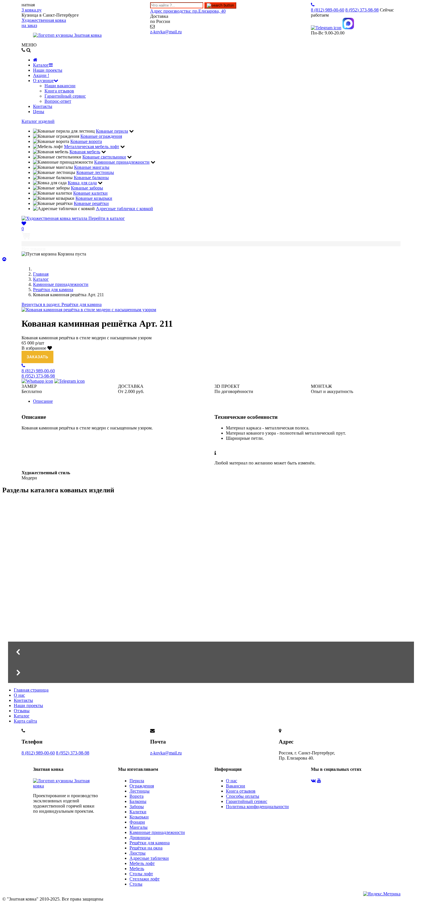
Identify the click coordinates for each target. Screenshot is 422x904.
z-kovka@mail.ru (166, 31)
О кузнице (43, 80)
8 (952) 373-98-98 (72, 752)
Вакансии (235, 785)
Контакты (42, 106)
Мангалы (56, 613)
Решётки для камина (149, 842)
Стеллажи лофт (144, 878)
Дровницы (139, 837)
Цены (38, 111)
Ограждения (141, 785)
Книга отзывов (59, 90)
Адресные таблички (149, 858)
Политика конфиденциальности (257, 806)
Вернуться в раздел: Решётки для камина (62, 304)
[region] (211, 591)
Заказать (37, 357)
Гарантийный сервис (65, 96)
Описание (43, 401)
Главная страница (31, 690)
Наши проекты (47, 70)
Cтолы (135, 884)
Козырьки (139, 816)
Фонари (137, 822)
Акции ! (41, 75)
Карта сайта (25, 721)
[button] (211, 652)
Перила (136, 780)
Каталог (41, 65)
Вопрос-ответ (57, 101)
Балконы (137, 801)
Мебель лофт (142, 863)
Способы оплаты (242, 796)
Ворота (136, 796)
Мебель (136, 868)
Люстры (137, 853)
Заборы (136, 806)
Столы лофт (141, 873)
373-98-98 (362, 9)
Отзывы (22, 710)
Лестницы (139, 791)
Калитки (137, 811)
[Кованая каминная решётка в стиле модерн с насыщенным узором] (89, 309)
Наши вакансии (60, 85)
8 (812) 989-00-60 (38, 752)
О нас (19, 695)
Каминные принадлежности (157, 832)
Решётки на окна (145, 847)
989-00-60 (327, 9)
